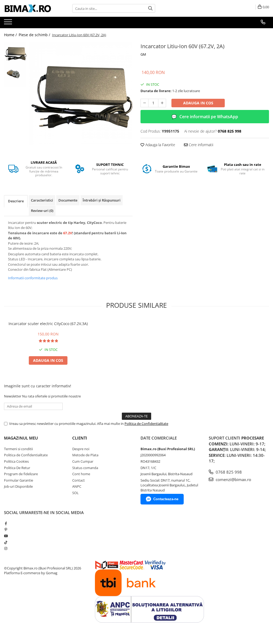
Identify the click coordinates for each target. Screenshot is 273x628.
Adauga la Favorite (159, 144)
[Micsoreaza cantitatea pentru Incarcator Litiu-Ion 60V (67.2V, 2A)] (144, 103)
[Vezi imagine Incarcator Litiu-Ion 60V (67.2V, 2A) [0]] (15, 53)
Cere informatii (200, 144)
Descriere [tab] (16, 201)
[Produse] (8, 23)
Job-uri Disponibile (18, 486)
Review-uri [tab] (42, 210)
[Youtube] (5, 535)
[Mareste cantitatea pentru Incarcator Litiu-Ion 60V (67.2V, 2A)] (162, 103)
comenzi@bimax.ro (233, 479)
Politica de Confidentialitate (146, 423)
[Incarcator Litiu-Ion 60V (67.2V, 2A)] (81, 93)
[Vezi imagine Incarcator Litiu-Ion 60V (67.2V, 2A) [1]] (15, 75)
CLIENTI (79, 438)
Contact (78, 480)
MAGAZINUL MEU (21, 438)
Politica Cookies (16, 461)
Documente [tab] (67, 200)
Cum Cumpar (82, 461)
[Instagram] (5, 548)
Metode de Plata (85, 455)
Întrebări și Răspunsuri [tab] (102, 200)
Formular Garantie (18, 480)
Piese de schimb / (35, 34)
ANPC (76, 486)
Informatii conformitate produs (33, 278)
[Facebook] (5, 523)
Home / (11, 34)
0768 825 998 (228, 472)
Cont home (81, 473)
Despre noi (80, 448)
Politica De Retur (17, 467)
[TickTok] (5, 542)
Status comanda (85, 467)
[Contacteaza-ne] (263, 22)
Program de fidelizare (21, 473)
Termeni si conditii (18, 448)
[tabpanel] (81, 93)
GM (143, 54)
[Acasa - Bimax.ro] (30, 9)
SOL (75, 492)
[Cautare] (150, 8)
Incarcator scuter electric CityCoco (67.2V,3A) (48, 323)
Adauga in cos (198, 102)
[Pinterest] (5, 529)
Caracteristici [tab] (42, 200)
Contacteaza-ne (165, 499)
